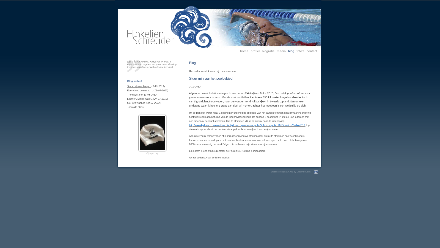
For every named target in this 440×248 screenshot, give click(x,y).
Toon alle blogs (135, 107)
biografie (268, 51)
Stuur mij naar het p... (139, 86)
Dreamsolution (304, 172)
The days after (135, 94)
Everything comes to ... (140, 90)
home (244, 51)
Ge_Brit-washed (136, 102)
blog (291, 51)
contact (312, 51)
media (281, 51)
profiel (255, 51)
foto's (300, 51)
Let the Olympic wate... (140, 98)
